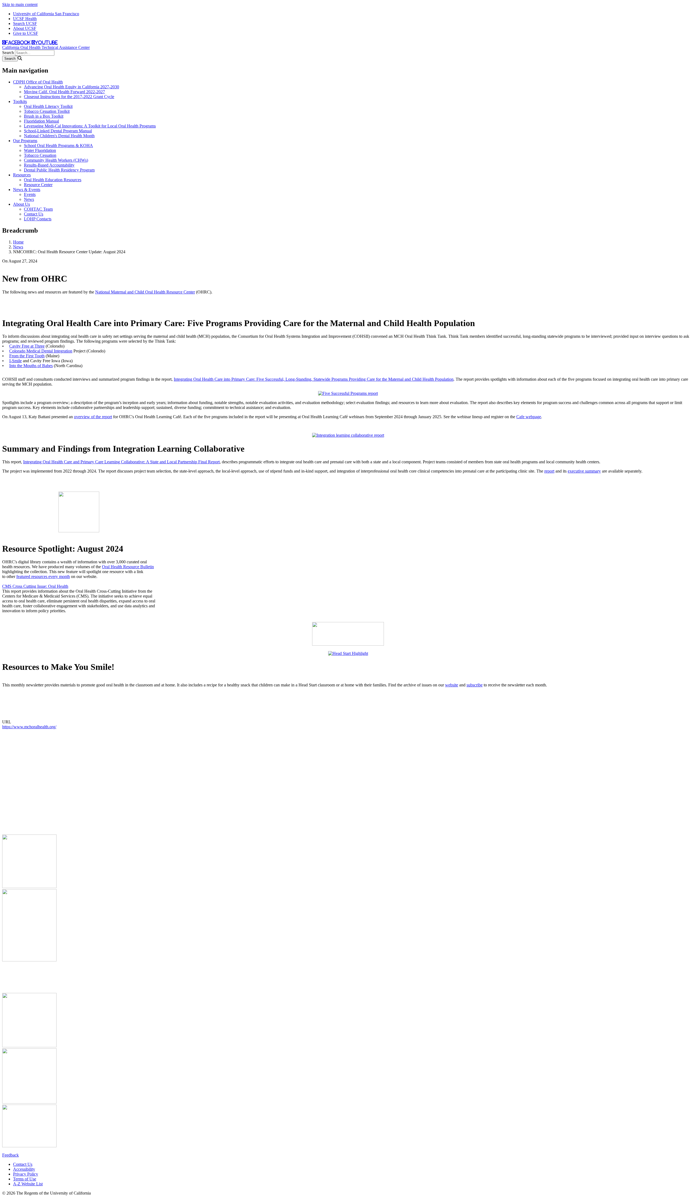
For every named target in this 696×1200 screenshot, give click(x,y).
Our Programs (25, 140)
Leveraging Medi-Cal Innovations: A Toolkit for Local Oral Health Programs (90, 126)
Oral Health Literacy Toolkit (48, 106)
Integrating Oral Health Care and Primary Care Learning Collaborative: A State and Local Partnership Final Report (121, 462)
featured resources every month (43, 576)
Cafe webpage (528, 416)
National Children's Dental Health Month (59, 135)
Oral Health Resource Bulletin (128, 566)
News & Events (26, 189)
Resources (22, 175)
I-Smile (15, 360)
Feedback (10, 1155)
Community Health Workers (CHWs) (56, 160)
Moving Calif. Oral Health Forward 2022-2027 (64, 91)
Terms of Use (24, 1179)
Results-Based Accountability (49, 165)
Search (8, 52)
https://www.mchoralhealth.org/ (29, 726)
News (29, 199)
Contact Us (33, 214)
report (549, 471)
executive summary (584, 471)
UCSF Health (25, 18)
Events (30, 194)
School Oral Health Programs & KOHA (58, 145)
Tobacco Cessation (40, 155)
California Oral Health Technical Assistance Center (46, 47)
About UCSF (24, 28)
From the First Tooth (27, 356)
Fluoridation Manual (41, 121)
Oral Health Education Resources (52, 179)
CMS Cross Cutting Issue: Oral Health (35, 586)
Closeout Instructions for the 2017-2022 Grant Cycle (69, 96)
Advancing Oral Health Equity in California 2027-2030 (71, 87)
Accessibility (24, 1169)
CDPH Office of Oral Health (38, 82)
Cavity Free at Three (27, 346)
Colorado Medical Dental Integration (40, 351)
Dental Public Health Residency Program (59, 170)
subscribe (475, 685)
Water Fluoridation (40, 150)
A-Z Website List (28, 1184)
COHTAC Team (38, 209)
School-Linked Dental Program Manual (58, 131)
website (451, 685)
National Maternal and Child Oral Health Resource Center (145, 292)
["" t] (348, 393)
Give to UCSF (25, 33)
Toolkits (20, 101)
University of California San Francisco (46, 13)
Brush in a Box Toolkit (43, 116)
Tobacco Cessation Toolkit (47, 111)
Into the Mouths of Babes (31, 365)
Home (18, 242)
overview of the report (93, 416)
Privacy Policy (25, 1174)
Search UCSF (25, 23)
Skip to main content (20, 4)
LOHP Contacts (37, 219)
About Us (21, 204)
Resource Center (38, 184)
